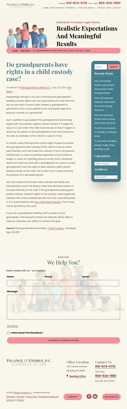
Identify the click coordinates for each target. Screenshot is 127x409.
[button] (124, 391)
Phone (48, 276)
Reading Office (77, 376)
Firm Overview (57, 8)
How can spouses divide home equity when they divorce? (104, 119)
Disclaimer (12, 326)
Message (12, 291)
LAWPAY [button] (73, 396)
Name (10, 276)
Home (46, 8)
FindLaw (20, 400)
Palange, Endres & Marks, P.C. (35, 87)
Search (114, 67)
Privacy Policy (31, 396)
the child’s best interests (48, 201)
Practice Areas (86, 8)
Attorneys (70, 8)
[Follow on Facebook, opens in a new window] (89, 396)
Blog (109, 8)
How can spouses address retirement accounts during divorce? (104, 104)
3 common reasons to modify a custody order (105, 132)
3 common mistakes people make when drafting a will (105, 145)
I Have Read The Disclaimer (27, 332)
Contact (117, 8)
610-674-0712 (76, 3)
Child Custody (56, 228)
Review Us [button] (111, 396)
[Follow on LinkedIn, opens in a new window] (95, 396)
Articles (101, 8)
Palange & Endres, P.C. (22, 392)
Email (86, 276)
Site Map (20, 396)
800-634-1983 (110, 3)
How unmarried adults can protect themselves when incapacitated (104, 87)
